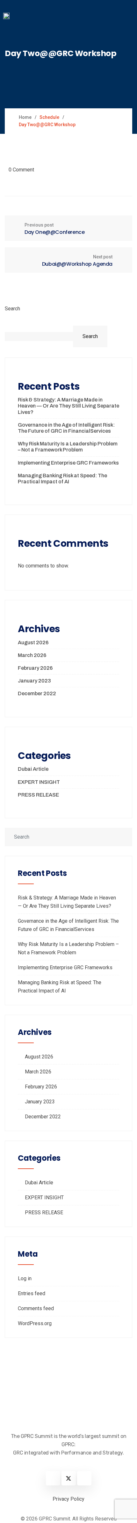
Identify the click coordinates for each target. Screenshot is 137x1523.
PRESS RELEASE (38, 795)
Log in (25, 1278)
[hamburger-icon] (126, 18)
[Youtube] (84, 1478)
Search (12, 309)
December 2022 (37, 693)
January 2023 (34, 680)
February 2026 (35, 668)
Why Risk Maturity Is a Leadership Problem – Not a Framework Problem (68, 446)
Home (25, 117)
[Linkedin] (53, 1478)
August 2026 (33, 642)
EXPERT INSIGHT (39, 782)
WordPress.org (35, 1323)
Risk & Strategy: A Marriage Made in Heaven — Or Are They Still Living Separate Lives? (68, 406)
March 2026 (32, 655)
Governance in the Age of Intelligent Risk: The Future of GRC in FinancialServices (66, 428)
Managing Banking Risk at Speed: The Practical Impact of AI (62, 478)
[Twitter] (68, 1478)
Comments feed (36, 1308)
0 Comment (21, 170)
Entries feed (31, 1293)
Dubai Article (33, 769)
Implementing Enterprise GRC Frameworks (68, 463)
